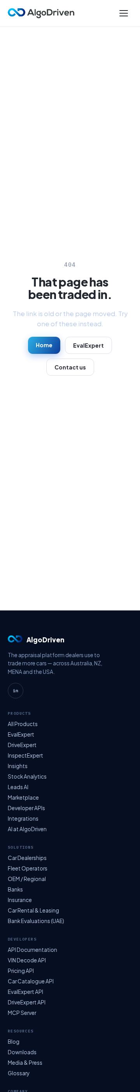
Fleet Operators (27, 868)
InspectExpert (25, 755)
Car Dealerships (27, 858)
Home (44, 344)
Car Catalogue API (31, 981)
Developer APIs (26, 808)
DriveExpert (22, 745)
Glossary (19, 1073)
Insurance (20, 900)
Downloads (22, 1052)
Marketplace (23, 797)
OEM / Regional (27, 879)
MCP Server (22, 1012)
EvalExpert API (25, 991)
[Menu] (123, 13)
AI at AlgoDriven (27, 829)
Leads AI (18, 787)
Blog (13, 1041)
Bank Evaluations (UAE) (36, 921)
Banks (15, 889)
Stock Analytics (27, 776)
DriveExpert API (27, 1002)
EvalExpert (88, 345)
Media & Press (25, 1062)
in (15, 690)
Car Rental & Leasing (33, 910)
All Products (23, 724)
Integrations (23, 818)
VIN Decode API (27, 960)
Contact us (70, 367)
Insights (18, 766)
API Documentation (32, 949)
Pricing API (21, 970)
